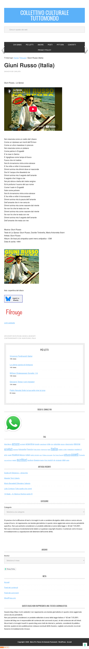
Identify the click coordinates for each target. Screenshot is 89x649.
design (63, 444)
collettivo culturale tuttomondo (44, 15)
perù (40, 455)
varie (67, 460)
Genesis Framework (50, 642)
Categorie (7, 507)
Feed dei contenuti (11, 587)
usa (63, 459)
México (22, 455)
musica (25, 336)
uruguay (59, 460)
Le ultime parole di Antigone (21, 364)
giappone (44, 449)
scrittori (22, 459)
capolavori (43, 444)
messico (70, 449)
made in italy (62, 449)
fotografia (22, 449)
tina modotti (48, 460)
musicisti (32, 336)
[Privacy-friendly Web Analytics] (4, 647)
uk (54, 460)
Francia (30, 449)
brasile (37, 444)
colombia (57, 444)
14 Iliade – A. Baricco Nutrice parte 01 (18, 494)
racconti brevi (8, 460)
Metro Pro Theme (35, 642)
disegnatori (69, 444)
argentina (29, 444)
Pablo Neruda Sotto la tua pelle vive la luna (27, 390)
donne (77, 444)
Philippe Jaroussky (47, 455)
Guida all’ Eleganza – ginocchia (16, 473)
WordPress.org (10, 598)
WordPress (62, 642)
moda (9, 455)
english (8, 449)
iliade (49, 449)
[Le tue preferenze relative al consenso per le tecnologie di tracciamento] (85, 645)
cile (52, 444)
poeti (74, 454)
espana (15, 449)
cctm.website (9, 322)
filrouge (18, 336)
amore (16, 444)
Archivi (6, 555)
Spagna (37, 460)
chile (48, 444)
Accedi (6, 582)
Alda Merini (7, 444)
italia (34, 338)
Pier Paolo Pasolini (58, 455)
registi (14, 460)
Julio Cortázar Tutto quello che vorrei (18, 488)
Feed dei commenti (11, 592)
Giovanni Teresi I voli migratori (22, 381)
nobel (27, 454)
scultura (30, 460)
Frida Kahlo (37, 449)
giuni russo (26, 338)
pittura (67, 454)
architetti (22, 444)
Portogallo (82, 455)
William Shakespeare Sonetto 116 (24, 373)
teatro (42, 460)
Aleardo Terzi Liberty (12, 478)
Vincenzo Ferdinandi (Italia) (21, 356)
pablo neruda (34, 455)
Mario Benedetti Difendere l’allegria (17, 483)
